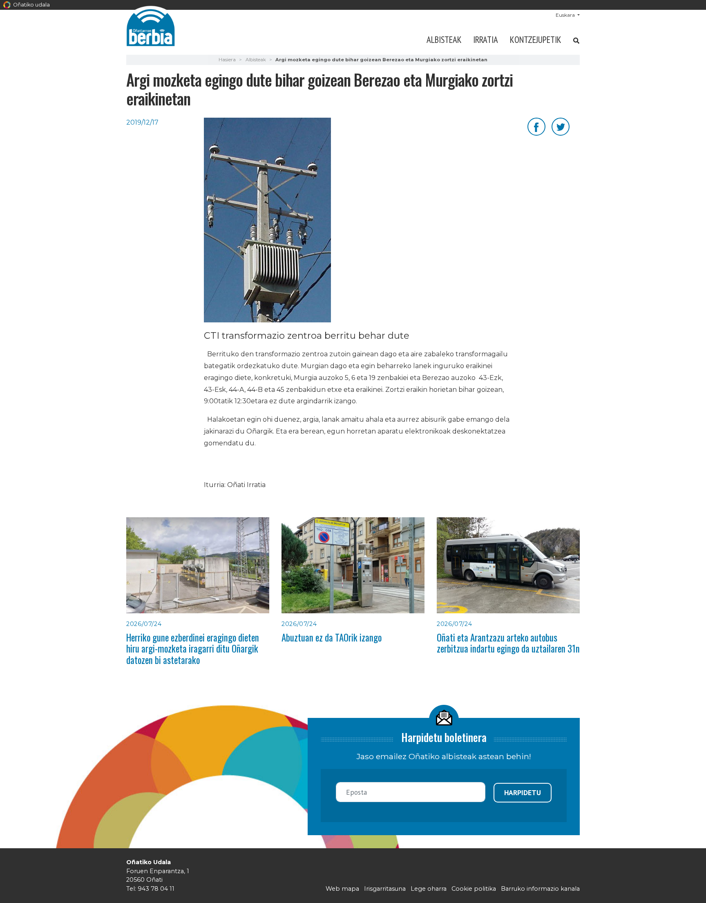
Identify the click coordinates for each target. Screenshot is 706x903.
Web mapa (342, 888)
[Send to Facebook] (536, 126)
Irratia (485, 39)
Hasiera (227, 60)
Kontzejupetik (535, 39)
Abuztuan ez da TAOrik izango (332, 637)
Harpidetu (522, 792)
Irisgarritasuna (385, 888)
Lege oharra (429, 888)
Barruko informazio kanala (540, 888)
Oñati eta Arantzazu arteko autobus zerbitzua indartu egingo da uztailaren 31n (508, 642)
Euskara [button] (566, 15)
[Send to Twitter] (561, 126)
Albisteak (444, 39)
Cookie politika (473, 888)
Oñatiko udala (31, 5)
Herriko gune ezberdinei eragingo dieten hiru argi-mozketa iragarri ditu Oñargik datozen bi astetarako (192, 648)
